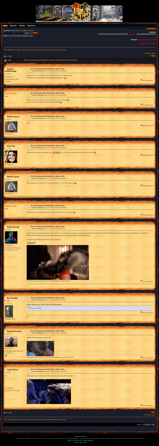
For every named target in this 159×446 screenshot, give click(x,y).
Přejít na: (139, 424)
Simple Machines (88, 440)
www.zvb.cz (132, 34)
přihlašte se (19, 30)
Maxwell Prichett (14, 331)
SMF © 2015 (79, 440)
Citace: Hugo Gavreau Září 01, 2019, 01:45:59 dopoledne (44, 304)
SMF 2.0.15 (71, 440)
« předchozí (147, 53)
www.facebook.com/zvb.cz (147, 43)
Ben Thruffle (12, 298)
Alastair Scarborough (10, 70)
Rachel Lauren (13, 117)
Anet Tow (11, 146)
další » (154, 53)
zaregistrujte (30, 30)
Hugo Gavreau (13, 227)
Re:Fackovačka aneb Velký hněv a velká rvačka (48, 69)
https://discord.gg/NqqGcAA (146, 40)
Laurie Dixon (12, 370)
